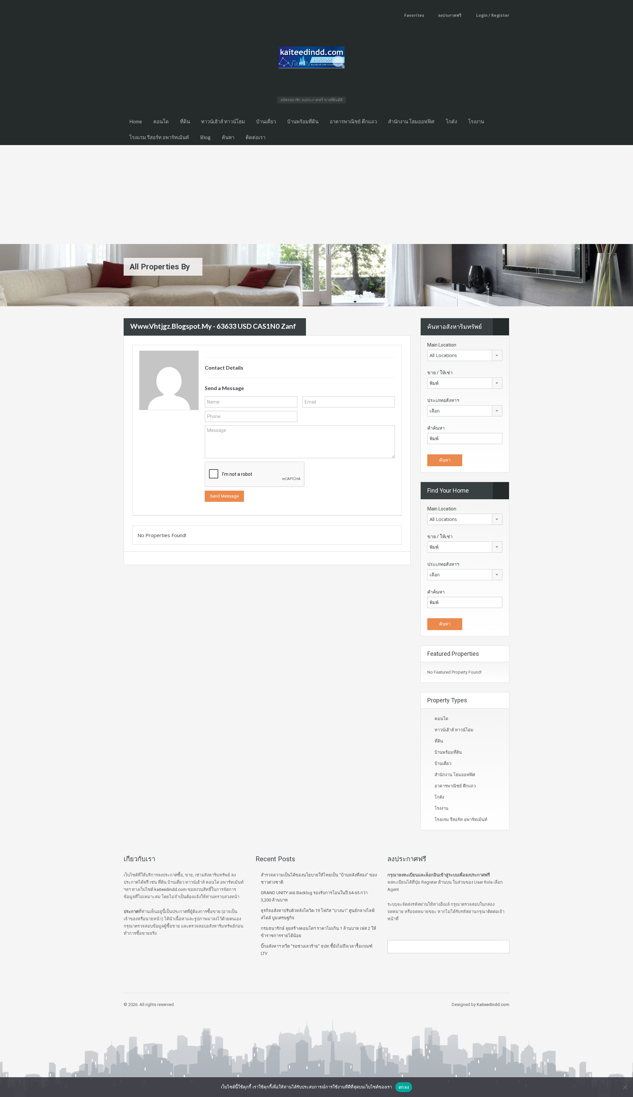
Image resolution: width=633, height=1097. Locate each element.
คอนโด (161, 121)
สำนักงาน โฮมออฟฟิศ (411, 121)
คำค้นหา (436, 428)
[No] (624, 1087)
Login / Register (492, 15)
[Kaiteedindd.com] (312, 59)
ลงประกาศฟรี (449, 15)
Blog (205, 137)
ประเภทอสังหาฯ (443, 400)
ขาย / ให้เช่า (440, 372)
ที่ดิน (185, 121)
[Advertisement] (316, 194)
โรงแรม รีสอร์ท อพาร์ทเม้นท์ (159, 137)
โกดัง (451, 121)
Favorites (414, 15)
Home (135, 121)
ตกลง (404, 1087)
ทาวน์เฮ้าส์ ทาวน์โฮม (223, 121)
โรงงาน (476, 121)
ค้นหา (228, 137)
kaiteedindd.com (170, 889)
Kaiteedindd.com (493, 1004)
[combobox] (464, 355)
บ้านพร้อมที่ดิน (302, 121)
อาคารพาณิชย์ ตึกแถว (353, 121)
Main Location (441, 345)
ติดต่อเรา (255, 137)
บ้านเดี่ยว (266, 121)
